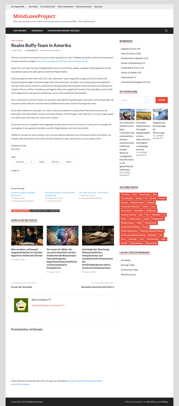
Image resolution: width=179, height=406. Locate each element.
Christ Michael (127, 198)
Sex (160, 235)
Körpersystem (135, 219)
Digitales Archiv (128, 48)
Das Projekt (33, 7)
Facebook (150, 202)
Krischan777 (33, 50)
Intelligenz (156, 215)
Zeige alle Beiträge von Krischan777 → (49, 305)
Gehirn (145, 206)
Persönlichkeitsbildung (130, 227)
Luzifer (147, 219)
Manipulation (158, 219)
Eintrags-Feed (127, 265)
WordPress (152, 402)
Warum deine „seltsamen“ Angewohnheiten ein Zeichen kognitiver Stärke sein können (27, 252)
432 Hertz (125, 194)
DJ (146, 198)
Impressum (98, 7)
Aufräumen (36, 211)
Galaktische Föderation (130, 206)
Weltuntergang (136, 243)
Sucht (123, 239)
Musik (139, 223)
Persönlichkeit (150, 223)
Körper (124, 219)
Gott (141, 215)
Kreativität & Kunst (130, 67)
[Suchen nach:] (144, 100)
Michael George (127, 223)
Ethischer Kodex (137, 202)
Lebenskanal (127, 77)
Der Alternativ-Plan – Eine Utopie (93, 192)
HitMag (164, 402)
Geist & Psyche (17, 41)
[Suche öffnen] (166, 31)
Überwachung (151, 243)
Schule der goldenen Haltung (151, 231)
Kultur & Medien (129, 72)
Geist (153, 206)
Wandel (124, 243)
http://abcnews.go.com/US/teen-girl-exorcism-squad (62, 61)
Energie (162, 198)
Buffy (46, 211)
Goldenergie (151, 211)
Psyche (145, 227)
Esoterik (124, 202)
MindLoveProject (34, 16)
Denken (139, 198)
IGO (147, 215)
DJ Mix (153, 198)
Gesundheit (138, 211)
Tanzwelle (132, 239)
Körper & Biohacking (131, 63)
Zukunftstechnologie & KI (133, 82)
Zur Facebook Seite (47, 7)
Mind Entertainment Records (63, 31)
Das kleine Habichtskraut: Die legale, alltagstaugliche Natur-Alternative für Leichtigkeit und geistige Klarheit (143, 136)
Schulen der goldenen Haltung (133, 235)
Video (163, 239)
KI (164, 215)
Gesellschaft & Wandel (132, 58)
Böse (155, 194)
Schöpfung (152, 235)
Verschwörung (152, 239)
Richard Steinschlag (129, 231)
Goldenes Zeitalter (128, 215)
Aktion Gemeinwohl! (65, 7)
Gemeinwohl (126, 211)
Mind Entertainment (84, 7)
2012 (134, 194)
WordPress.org (128, 274)
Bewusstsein (145, 194)
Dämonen (54, 211)
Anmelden (126, 260)
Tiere (141, 239)
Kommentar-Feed (129, 269)
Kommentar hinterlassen (50, 50)
